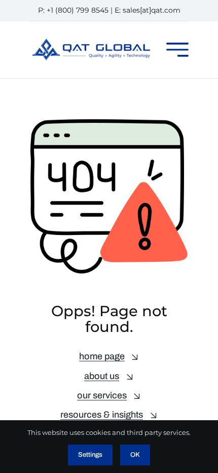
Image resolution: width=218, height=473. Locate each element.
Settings (90, 454)
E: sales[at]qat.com (147, 10)
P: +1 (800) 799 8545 (73, 10)
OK (135, 454)
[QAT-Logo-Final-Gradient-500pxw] (91, 42)
